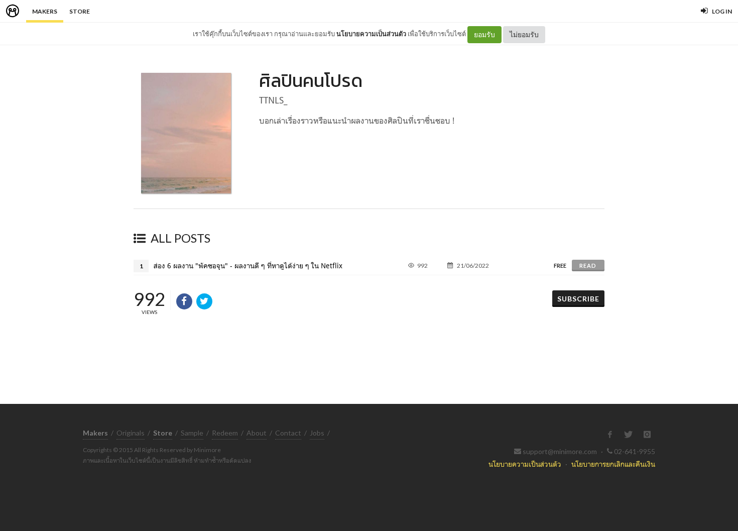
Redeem (225, 433)
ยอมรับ (484, 34)
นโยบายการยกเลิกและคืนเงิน (613, 464)
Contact (288, 433)
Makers (44, 11)
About (257, 433)
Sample (192, 433)
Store (79, 11)
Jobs (317, 433)
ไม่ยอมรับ (524, 34)
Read (587, 265)
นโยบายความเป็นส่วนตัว (371, 34)
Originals (130, 433)
